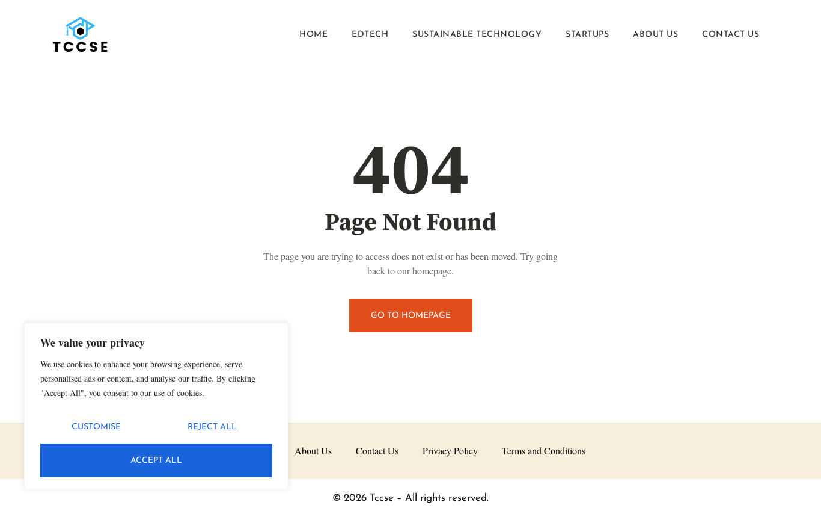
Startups (587, 34)
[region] (156, 406)
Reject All (212, 427)
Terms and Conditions (543, 450)
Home (313, 34)
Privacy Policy (450, 450)
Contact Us (730, 34)
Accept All (156, 460)
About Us (655, 34)
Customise (96, 427)
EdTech (370, 34)
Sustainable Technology (477, 34)
